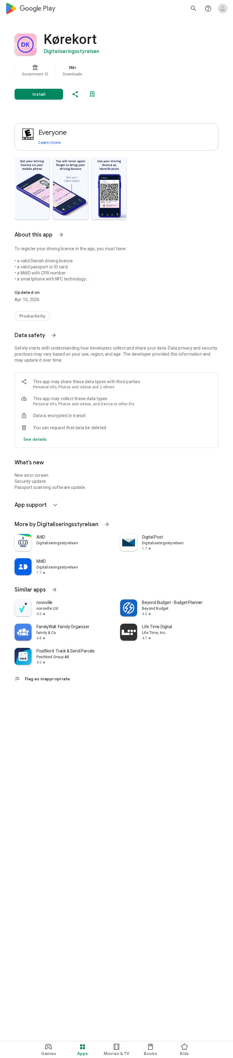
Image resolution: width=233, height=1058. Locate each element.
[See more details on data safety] (35, 439)
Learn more (50, 142)
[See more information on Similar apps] (54, 589)
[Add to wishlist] (92, 94)
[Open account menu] (222, 8)
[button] (46, 74)
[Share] (75, 94)
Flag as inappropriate (42, 679)
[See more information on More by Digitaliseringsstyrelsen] (107, 524)
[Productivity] (32, 315)
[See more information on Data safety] (53, 335)
